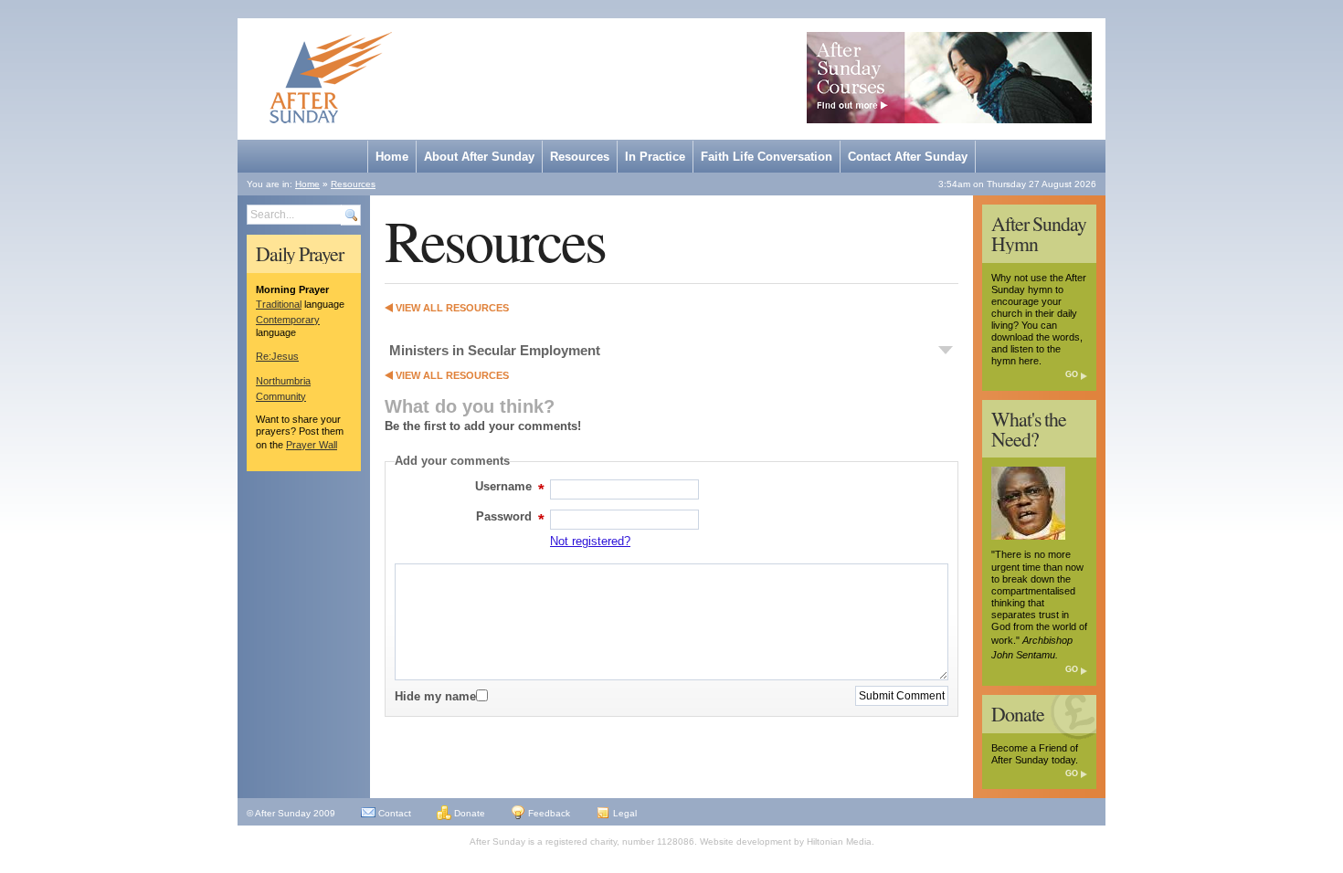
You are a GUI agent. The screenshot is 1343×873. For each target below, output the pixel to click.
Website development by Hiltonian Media (786, 841)
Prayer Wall (311, 444)
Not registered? (590, 541)
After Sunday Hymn (1038, 234)
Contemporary (288, 319)
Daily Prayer (300, 254)
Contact (393, 813)
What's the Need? (1028, 429)
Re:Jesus (277, 356)
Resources (579, 156)
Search (351, 215)
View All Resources (452, 307)
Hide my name (435, 696)
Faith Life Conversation (766, 156)
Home (391, 156)
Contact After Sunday (908, 156)
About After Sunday (479, 156)
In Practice (655, 156)
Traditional (278, 304)
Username (508, 489)
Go (1071, 374)
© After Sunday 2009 (291, 813)
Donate (1017, 714)
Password (508, 519)
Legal (623, 813)
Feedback (547, 813)
